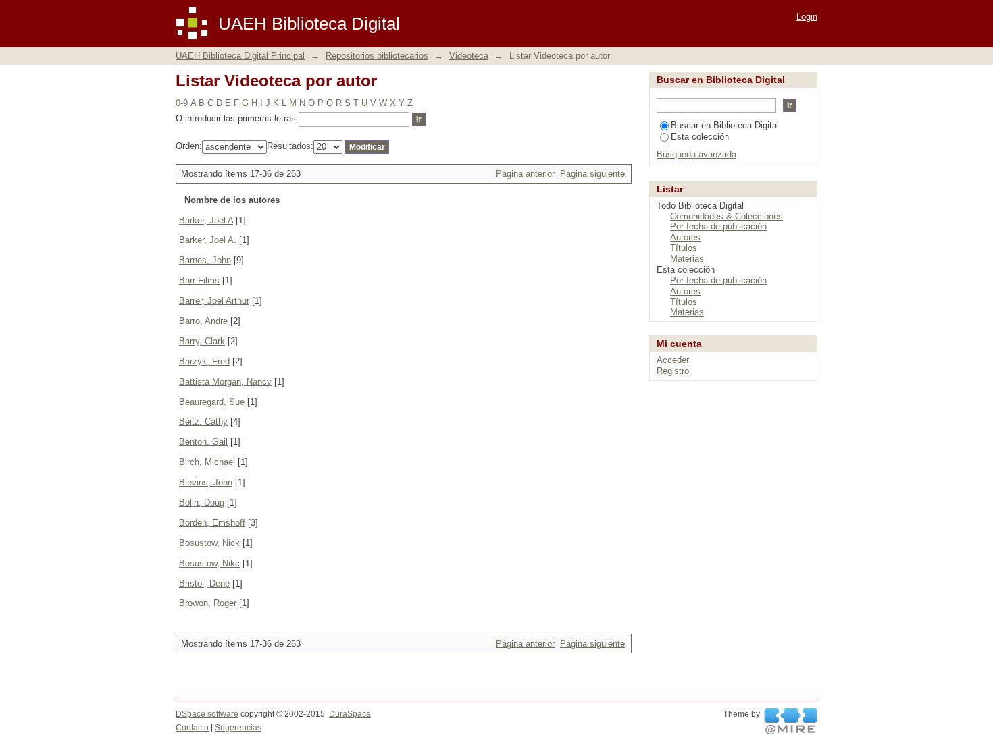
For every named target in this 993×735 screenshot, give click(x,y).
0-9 (182, 103)
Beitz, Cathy (203, 421)
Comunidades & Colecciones (726, 216)
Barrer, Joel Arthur (214, 301)
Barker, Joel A (206, 220)
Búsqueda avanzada (696, 154)
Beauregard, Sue (212, 402)
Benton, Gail (203, 442)
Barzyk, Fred (204, 361)
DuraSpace (350, 714)
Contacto (192, 727)
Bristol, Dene (204, 583)
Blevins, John (205, 482)
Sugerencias (238, 727)
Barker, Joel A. (207, 240)
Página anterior (525, 174)
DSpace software (207, 714)
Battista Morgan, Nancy (225, 382)
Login (806, 16)
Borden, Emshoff (212, 523)
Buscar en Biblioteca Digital (725, 125)
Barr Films (199, 280)
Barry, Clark (202, 341)
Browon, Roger (207, 603)
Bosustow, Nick (209, 543)
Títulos (683, 248)
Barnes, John (205, 260)
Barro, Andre (203, 321)
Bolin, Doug (201, 502)
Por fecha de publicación (718, 226)
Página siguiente (592, 174)
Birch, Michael (207, 462)
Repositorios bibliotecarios (377, 56)
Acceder (673, 360)
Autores (685, 237)
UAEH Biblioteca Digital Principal (240, 56)
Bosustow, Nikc (209, 563)
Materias (687, 259)
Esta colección (700, 137)
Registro (673, 371)
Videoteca (468, 56)
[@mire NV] (790, 721)
